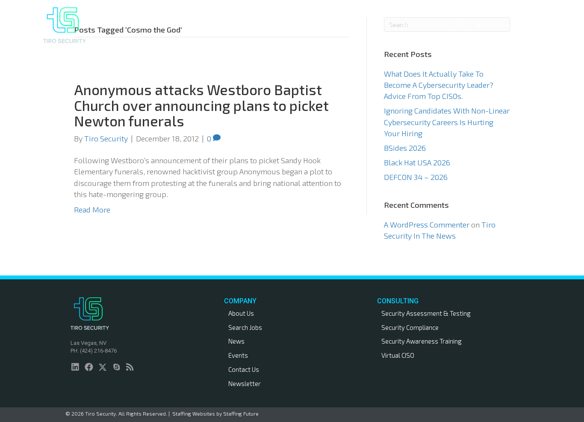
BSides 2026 (405, 148)
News (236, 341)
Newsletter (244, 383)
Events (238, 355)
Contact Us (243, 369)
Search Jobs (245, 327)
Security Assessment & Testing (426, 313)
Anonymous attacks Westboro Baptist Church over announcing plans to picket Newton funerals (201, 105)
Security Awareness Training (421, 341)
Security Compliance (410, 327)
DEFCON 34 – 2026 (416, 177)
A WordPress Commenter (426, 224)
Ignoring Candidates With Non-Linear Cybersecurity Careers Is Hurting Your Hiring (447, 122)
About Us (241, 313)
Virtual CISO (397, 355)
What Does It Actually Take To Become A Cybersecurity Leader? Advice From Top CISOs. (438, 85)
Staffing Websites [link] (193, 413)
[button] (349, 25)
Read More (92, 209)
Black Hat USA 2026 (417, 162)
